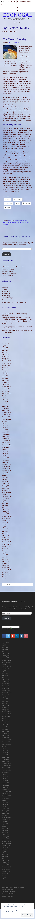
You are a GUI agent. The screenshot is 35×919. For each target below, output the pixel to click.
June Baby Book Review (8, 271)
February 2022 (6, 460)
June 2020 (5, 503)
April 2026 (5, 352)
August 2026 (5, 343)
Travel (9, 220)
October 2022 (6, 443)
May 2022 (5, 453)
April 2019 (5, 533)
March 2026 (5, 354)
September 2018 (6, 548)
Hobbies (4, 289)
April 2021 (5, 481)
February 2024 (6, 408)
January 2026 (6, 358)
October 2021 (6, 468)
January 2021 (6, 488)
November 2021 (6, 466)
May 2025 (5, 376)
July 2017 (4, 578)
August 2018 (5, 550)
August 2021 (5, 473)
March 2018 (5, 561)
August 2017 (5, 576)
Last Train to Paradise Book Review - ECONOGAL (16, 322)
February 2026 (6, 356)
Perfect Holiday (22, 222)
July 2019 (4, 527)
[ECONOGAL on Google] (13, 636)
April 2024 (5, 404)
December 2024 (6, 386)
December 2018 (6, 542)
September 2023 (6, 419)
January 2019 (6, 540)
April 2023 (5, 430)
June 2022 (5, 451)
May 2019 (5, 531)
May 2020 (5, 505)
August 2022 (5, 447)
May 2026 (5, 350)
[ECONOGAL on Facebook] (4, 636)
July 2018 (4, 552)
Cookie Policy (9, 911)
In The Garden (6, 291)
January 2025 (6, 384)
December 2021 (6, 464)
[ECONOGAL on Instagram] (22, 636)
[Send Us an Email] (17, 7)
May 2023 (5, 427)
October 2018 (6, 546)
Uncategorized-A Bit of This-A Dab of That (14, 302)
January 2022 (6, 462)
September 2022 (6, 445)
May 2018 (5, 557)
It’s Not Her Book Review (9, 273)
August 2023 (5, 421)
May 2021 (5, 479)
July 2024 (4, 397)
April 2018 (5, 559)
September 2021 (6, 471)
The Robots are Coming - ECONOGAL (13, 326)
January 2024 (6, 410)
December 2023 (6, 412)
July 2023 (4, 423)
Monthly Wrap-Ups (7, 298)
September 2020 (6, 496)
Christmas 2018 (19, 220)
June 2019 (5, 529)
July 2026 (4, 346)
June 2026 (5, 348)
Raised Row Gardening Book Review (21, 319)
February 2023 (6, 434)
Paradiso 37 (14, 222)
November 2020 (6, 492)
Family (9, 222)
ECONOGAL (17, 15)
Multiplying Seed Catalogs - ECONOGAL (13, 330)
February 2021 (6, 486)
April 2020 (5, 507)
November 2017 (6, 570)
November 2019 (6, 518)
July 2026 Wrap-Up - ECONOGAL (11, 313)
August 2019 (5, 524)
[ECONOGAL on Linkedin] (17, 636)
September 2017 (6, 574)
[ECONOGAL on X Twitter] (8, 636)
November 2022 (6, 440)
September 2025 (6, 367)
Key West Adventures (8, 324)
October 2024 (6, 391)
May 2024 (5, 402)
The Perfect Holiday (15, 39)
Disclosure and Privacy (24, 1)
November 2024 (6, 389)
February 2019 (6, 537)
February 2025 (6, 382)
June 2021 (5, 477)
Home (2, 1)
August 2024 (5, 395)
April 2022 (5, 455)
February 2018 (6, 563)
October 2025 (6, 365)
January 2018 (6, 565)
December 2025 (6, 361)
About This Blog (10, 1)
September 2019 (6, 522)
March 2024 (5, 406)
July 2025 (4, 371)
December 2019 (6, 516)
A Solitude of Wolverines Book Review (13, 267)
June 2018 (5, 555)
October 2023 (6, 417)
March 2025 (5, 380)
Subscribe (6, 254)
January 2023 (6, 436)
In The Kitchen (6, 293)
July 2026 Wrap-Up (7, 275)
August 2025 (5, 369)
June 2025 (5, 374)
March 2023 (5, 432)
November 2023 (6, 415)
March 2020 (5, 509)
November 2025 (6, 363)
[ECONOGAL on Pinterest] (26, 636)
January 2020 (6, 514)
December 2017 (6, 568)
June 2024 (5, 399)
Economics (5, 287)
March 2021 (5, 483)
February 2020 (6, 511)
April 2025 (5, 378)
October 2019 (6, 520)
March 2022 (5, 458)
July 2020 (4, 501)
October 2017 (6, 572)
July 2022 (4, 449)
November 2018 (6, 544)
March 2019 (5, 535)
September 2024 (6, 393)
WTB (2, 4)
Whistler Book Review (8, 269)
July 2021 (4, 475)
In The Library (6, 295)
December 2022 (6, 438)
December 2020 (6, 490)
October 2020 (6, 494)
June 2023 (5, 425)
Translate (15, 629)
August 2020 (5, 499)
